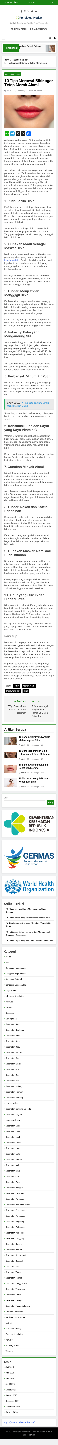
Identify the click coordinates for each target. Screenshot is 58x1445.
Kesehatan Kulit (13, 1126)
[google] (32, 11)
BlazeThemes (29, 1435)
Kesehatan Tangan (14, 1272)
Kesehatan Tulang (13, 1300)
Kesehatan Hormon (14, 1092)
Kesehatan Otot (12, 1176)
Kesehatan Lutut (13, 1148)
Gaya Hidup (11, 990)
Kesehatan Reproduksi (16, 1255)
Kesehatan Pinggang (15, 1221)
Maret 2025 (11, 1390)
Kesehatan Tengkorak (15, 1289)
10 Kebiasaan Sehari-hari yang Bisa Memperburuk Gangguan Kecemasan (11, 2)
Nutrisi (9, 1323)
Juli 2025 (10, 1367)
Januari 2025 (11, 1395)
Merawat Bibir (12, 691)
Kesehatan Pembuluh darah (18, 1204)
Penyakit (9, 1340)
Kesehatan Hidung (14, 1086)
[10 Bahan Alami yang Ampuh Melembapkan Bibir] (47, 50)
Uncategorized (12, 1345)
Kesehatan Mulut (13, 1165)
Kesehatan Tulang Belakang (18, 1306)
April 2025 (10, 1384)
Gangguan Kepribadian (15, 973)
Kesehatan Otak (13, 1171)
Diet (7, 962)
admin (9, 90)
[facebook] (21, 11)
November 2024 (13, 1406)
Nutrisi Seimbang (13, 1328)
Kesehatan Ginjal (13, 1064)
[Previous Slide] (50, 2)
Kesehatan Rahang (14, 1244)
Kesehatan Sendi (13, 1266)
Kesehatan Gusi (13, 1075)
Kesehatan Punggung (15, 1238)
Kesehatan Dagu (13, 1047)
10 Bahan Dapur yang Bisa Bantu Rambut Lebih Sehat (30, 940)
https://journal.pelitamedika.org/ (19, 1422)
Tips (26, 691)
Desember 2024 (13, 1401)
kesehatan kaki (12, 1103)
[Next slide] (54, 2)
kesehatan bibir (12, 260)
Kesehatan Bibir (12, 74)
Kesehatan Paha (13, 1182)
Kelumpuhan (11, 1019)
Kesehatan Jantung (14, 1097)
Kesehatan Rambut (14, 1249)
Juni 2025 (10, 1373)
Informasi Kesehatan (15, 996)
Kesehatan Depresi (14, 1052)
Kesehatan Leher (13, 1131)
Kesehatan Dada (13, 1041)
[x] (28, 11)
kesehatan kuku (13, 1120)
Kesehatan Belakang (15, 1030)
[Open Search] (50, 38)
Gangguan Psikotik (14, 979)
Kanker (9, 1007)
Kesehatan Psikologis (15, 1227)
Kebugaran (10, 1013)
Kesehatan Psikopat (14, 1233)
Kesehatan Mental (14, 1159)
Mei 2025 (10, 1378)
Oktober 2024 (12, 1412)
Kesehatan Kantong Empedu (18, 1109)
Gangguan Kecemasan (15, 968)
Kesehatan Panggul (14, 1187)
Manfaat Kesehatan (14, 1311)
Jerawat (9, 1002)
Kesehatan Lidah (13, 1137)
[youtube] (36, 11)
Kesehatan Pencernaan (16, 1210)
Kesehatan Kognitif (14, 1114)
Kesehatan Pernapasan (16, 1216)
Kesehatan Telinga (14, 1278)
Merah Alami (29, 685)
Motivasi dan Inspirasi (15, 1317)
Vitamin (9, 1351)
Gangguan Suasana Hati (16, 985)
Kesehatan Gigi (12, 1058)
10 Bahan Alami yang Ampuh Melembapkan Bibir (28, 918)
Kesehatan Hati (12, 1080)
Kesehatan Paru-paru (15, 1199)
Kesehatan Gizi (12, 1069)
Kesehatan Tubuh (13, 1294)
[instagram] (25, 11)
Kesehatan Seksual (14, 1261)
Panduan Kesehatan (14, 1334)
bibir (16, 685)
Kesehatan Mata (13, 1154)
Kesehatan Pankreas (15, 1193)
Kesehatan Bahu (13, 1024)
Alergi (8, 957)
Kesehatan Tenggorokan (16, 1283)
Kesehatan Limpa (13, 1142)
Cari (6, 797)
